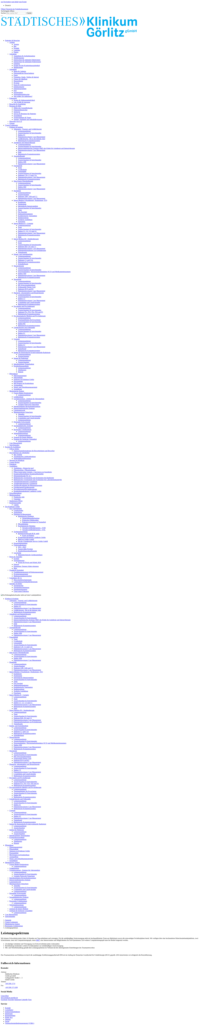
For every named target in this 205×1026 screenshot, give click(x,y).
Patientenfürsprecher (20, 110)
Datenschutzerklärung (12, 1012)
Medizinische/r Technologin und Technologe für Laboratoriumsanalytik (38, 480)
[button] (7, 11)
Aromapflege (18, 385)
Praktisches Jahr (19, 497)
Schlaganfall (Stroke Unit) (27, 287)
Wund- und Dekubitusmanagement (25, 387)
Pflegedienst (13, 374)
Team (20, 168)
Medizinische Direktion (26, 516)
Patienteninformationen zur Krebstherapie (32, 250)
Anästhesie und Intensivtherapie (24, 142)
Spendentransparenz (20, 589)
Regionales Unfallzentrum (22, 429)
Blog (15, 568)
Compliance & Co (15, 578)
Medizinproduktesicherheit (23, 576)
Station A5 (21, 135)
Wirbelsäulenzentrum (21, 433)
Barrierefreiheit (10, 1015)
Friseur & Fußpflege (20, 79)
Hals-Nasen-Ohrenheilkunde (23, 181)
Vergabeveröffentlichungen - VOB (34, 528)
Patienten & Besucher (12, 40)
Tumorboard (22, 349)
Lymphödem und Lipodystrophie (29, 302)
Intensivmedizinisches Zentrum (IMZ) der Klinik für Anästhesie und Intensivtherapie (46, 148)
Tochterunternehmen (21, 532)
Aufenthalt (13, 69)
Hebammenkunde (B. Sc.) (22, 476)
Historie (20, 372)
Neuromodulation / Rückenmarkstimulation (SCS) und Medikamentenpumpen (44, 272)
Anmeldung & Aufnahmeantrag (24, 56)
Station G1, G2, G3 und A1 (27, 231)
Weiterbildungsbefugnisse (22, 458)
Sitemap (8, 1019)
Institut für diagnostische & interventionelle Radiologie (32, 352)
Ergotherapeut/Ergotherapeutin (24, 487)
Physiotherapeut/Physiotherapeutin (25, 489)
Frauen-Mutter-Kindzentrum (23, 393)
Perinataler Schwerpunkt (22, 422)
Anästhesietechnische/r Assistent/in (25, 483)
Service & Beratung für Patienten (25, 114)
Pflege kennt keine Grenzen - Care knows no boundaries (33, 472)
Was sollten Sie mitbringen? (23, 96)
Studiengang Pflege (16, 501)
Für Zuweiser (22, 212)
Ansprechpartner (23, 195)
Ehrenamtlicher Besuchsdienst (24, 73)
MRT (38, 940)
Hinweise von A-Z (15, 121)
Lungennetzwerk (19, 410)
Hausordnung (18, 81)
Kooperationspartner (20, 543)
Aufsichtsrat (18, 512)
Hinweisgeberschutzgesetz (22, 580)
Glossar (12, 123)
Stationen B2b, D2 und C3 (27, 247)
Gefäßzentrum (18, 397)
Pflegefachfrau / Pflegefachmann (25, 470)
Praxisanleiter (18, 381)
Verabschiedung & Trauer (22, 117)
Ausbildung (13, 466)
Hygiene (16, 83)
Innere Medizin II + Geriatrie (23, 223)
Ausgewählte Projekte (25, 549)
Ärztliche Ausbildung (25, 220)
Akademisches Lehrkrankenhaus (25, 456)
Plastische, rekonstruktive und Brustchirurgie (29, 293)
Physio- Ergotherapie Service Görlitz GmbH (33, 541)
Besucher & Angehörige (17, 104)
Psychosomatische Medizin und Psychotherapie (30, 316)
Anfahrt (12, 42)
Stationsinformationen (25, 214)
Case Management (15, 443)
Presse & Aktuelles (15, 557)
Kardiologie (22, 202)
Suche (7, 1021)
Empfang (17, 64)
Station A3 (21, 345)
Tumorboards (22, 252)
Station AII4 (22, 187)
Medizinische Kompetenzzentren (29, 141)
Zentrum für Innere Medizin (23, 437)
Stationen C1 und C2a (25, 260)
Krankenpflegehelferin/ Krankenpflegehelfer (29, 474)
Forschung (21, 221)
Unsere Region (14, 462)
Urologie (17, 339)
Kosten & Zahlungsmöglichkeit (24, 100)
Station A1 (21, 333)
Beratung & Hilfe (15, 106)
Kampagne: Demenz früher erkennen (26, 566)
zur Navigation (6, 2)
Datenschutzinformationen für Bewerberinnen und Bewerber (34, 451)
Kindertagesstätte (15, 503)
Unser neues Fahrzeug (21, 591)
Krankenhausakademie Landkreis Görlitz (27, 491)
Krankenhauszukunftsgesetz (27, 551)
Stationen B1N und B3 (25, 289)
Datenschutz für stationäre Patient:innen (27, 60)
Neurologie (17, 279)
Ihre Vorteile (18, 455)
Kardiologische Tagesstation (27, 216)
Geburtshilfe (22, 171)
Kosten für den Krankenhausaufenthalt (27, 65)
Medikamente (18, 67)
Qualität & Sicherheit (16, 570)
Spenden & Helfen (15, 584)
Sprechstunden (14, 445)
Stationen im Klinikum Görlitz (24, 379)
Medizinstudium (14, 495)
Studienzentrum (23, 218)
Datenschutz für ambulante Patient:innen (27, 62)
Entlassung (13, 98)
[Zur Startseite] (69, 37)
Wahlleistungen (19, 58)
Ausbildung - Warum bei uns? (24, 468)
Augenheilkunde (19, 156)
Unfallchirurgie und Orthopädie (24, 327)
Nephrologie (22, 204)
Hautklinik (17, 191)
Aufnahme (13, 54)
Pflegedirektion (23, 524)
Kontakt (16, 48)
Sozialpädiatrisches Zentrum (23, 426)
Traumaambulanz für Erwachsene (29, 320)
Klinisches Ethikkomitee (30, 520)
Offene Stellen (14, 449)
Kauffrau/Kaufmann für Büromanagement (28, 485)
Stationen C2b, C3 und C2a (27, 175)
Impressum (8, 1014)
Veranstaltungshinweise (21, 94)
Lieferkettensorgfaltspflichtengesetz (25, 582)
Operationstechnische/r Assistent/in (25, 482)
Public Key (9, 1017)
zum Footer (23, 2)
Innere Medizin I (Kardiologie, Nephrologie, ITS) (30, 200)
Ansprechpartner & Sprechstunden (29, 133)
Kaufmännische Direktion (26, 526)
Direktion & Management (22, 514)
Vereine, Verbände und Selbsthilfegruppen (28, 119)
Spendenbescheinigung (21, 587)
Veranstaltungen (19, 560)
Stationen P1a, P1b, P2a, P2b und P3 (30, 312)
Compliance (9, 1010)
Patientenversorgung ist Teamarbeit (34, 522)
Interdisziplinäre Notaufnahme (24, 364)
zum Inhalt (14, 2)
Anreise (16, 44)
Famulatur (17, 499)
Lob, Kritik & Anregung (22, 102)
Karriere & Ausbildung (13, 447)
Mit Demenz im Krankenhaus (24, 383)
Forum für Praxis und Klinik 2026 (29, 562)
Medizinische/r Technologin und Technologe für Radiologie (34, 478)
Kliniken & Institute (16, 127)
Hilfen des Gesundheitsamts (23, 108)
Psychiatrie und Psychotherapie (24, 306)
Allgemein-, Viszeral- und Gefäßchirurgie (28, 129)
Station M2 (21, 324)
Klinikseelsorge (19, 87)
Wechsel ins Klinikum (16, 460)
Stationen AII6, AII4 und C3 (27, 196)
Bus (15, 46)
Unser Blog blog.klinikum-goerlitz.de (9, 997)
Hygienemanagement (21, 574)
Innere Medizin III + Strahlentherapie (26, 239)
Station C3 (21, 299)
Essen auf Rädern (28, 535)
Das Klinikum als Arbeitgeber (19, 453)
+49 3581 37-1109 (11, 987)
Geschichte (17, 553)
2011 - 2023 (22, 547)
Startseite (8, 920)
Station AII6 (22, 162)
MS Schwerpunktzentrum (26, 285)
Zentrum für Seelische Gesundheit (25, 439)
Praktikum (12, 464)
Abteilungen (22, 370)
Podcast (16, 564)
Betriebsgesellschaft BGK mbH (28, 534)
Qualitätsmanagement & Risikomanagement (28, 572)
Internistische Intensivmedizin (28, 206)
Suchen (3, 13)
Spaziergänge (18, 92)
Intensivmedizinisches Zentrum (24, 408)
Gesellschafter (18, 510)
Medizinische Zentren (16, 391)
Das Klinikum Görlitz (12, 507)
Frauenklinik (18, 166)
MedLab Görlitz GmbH (26, 539)
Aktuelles (21, 414)
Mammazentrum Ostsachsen (23, 412)
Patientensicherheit (20, 89)
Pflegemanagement (20, 376)
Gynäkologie (22, 169)
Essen (16, 75)
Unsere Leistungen (11, 125)
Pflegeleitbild (18, 377)
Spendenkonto (18, 586)
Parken (16, 52)
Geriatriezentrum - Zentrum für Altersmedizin (29, 399)
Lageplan (17, 50)
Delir (19, 152)
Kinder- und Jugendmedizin (23, 254)
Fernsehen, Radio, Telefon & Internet (26, 77)
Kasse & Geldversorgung (22, 85)
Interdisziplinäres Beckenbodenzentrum (27, 406)
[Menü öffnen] (2, 15)
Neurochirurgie (19, 266)
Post (15, 90)
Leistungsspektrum (24, 131)
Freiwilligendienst (15, 493)
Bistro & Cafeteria (20, 71)
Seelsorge (17, 112)
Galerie (16, 505)
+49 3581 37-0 (10, 983)
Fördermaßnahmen (20, 545)
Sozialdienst (18, 116)
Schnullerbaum (23, 264)
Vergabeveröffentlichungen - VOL (33, 530)
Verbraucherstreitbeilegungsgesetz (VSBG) (19, 1023)
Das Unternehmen (15, 508)
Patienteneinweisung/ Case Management (31, 137)
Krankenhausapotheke (21, 366)
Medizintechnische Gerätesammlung (30, 555)
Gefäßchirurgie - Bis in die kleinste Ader (31, 139)
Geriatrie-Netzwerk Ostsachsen (28, 404)
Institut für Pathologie (21, 358)
